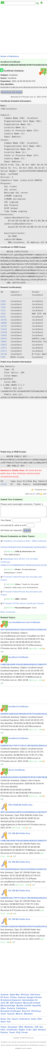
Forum (24, 1032)
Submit (27, 530)
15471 (5, 348)
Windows (28, 1014)
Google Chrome (34, 997)
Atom (3, 1022)
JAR (36, 1027)
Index (34, 1019)
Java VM (5, 1003)
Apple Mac (15, 995)
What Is (19, 1014)
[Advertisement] (23, 30)
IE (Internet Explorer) (11, 1000)
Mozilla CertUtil (23, 1006)
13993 (5, 335)
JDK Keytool (16, 1003)
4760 (5, 301)
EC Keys (5, 997)
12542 (5, 326)
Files (3, 1030)
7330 (5, 307)
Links (29, 1030)
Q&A (35, 1030)
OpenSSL (36, 1006)
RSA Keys (36, 1011)
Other (3, 1008)
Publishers (13, 56)
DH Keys (25, 995)
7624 (5, 314)
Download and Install (11, 92)
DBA (21, 1027)
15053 (5, 345)
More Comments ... (9, 612)
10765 (5, 320)
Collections (24, 1019)
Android (4, 995)
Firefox (13, 997)
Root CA (26, 1011)
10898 (5, 323)
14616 (5, 338)
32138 (5, 354)
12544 (5, 329)
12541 (5, 484)
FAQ (18, 1032)
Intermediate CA (30, 1000)
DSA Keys (35, 995)
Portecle (11, 1008)
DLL (42, 1027)
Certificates (12, 1030)
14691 (5, 342)
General (22, 997)
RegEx (22, 1030)
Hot (9, 1019)
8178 (5, 317)
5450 (5, 304)
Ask (9, 1022)
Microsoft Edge (8, 1006)
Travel (12, 1032)
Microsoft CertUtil (31, 1003)
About (15, 1019)
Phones (4, 1032)
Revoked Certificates (11, 1011)
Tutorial (10, 1014)
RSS (40, 1019)
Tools (3, 1014)
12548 (5, 332)
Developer (13, 1027)
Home (3, 56)
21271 (5, 351)
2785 (5, 357)
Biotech (42, 1030)
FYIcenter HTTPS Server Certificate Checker (23, 603)
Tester (4, 1027)
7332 (5, 310)
